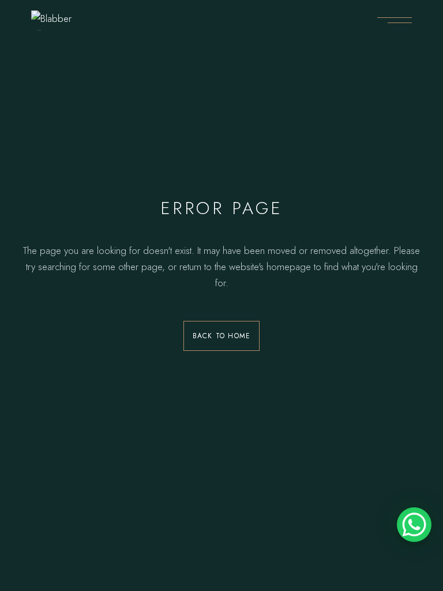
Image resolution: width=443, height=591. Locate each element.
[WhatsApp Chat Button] (414, 524)
